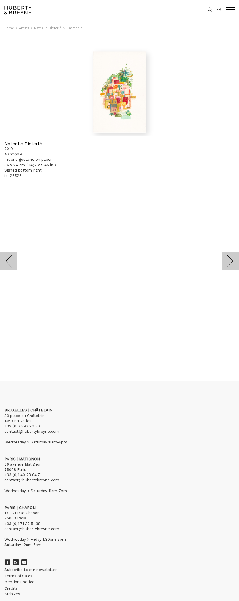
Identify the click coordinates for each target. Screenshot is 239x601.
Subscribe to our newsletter (30, 570)
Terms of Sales (18, 576)
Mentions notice (19, 582)
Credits (11, 588)
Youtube (24, 562)
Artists (24, 28)
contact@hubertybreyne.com (31, 431)
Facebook (7, 562)
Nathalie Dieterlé (47, 28)
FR (218, 9)
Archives (12, 594)
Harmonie (74, 28)
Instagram (16, 562)
